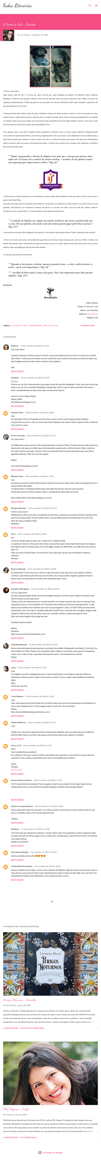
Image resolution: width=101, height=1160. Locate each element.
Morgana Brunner (18, 508)
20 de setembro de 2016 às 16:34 (32, 534)
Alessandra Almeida (20, 852)
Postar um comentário (32, 1028)
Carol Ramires (17, 696)
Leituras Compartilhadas (22, 806)
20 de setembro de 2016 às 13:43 (39, 476)
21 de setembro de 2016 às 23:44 (41, 569)
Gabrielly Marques (19, 644)
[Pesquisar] (90, 4)
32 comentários (28, 1137)
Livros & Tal (16, 745)
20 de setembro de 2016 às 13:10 (41, 435)
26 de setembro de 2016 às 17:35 (48, 780)
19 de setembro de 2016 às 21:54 (34, 346)
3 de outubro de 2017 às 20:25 (47, 866)
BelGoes (14, 346)
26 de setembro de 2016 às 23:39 (49, 806)
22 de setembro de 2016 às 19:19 (43, 644)
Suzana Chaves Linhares (21, 780)
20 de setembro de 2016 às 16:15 (42, 508)
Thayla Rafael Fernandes (21, 866)
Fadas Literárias (17, 5)
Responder (17, 371)
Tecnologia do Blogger (52, 1152)
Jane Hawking (36, 325)
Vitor (13, 534)
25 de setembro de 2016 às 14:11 (42, 722)
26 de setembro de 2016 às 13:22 (37, 745)
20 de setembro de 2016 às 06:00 (39, 412)
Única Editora (92, 314)
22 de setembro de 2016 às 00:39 (45, 589)
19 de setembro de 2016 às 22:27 (35, 377)
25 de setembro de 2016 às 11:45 (39, 696)
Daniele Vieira (17, 412)
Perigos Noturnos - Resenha (19, 1000)
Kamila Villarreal (18, 722)
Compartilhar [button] (87, 325)
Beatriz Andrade (18, 569)
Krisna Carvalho (18, 435)
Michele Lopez (17, 476)
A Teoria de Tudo (19, 325)
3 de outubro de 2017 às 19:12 (44, 852)
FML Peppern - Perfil (16, 1109)
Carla (13, 667)
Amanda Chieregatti (20, 589)
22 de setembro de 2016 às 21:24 (32, 667)
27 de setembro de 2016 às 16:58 (35, 829)
